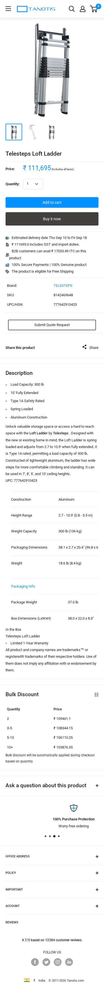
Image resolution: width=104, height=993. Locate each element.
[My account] (82, 9)
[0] (93, 9)
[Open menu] (8, 8)
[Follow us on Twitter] (46, 962)
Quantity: (13, 184)
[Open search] (72, 9)
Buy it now (52, 219)
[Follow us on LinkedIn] (69, 962)
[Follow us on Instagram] (58, 962)
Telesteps (63, 285)
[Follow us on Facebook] (35, 962)
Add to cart (52, 202)
